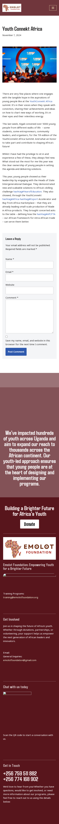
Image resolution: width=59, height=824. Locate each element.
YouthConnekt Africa (41, 101)
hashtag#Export (29, 199)
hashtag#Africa (10, 199)
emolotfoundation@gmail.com (19, 660)
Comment (12, 297)
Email (9, 272)
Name (10, 259)
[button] (29, 524)
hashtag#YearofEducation (27, 191)
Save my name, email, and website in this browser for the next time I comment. (28, 342)
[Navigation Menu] (53, 7)
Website (10, 285)
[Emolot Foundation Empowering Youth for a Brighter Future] (11, 8)
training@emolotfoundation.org (20, 597)
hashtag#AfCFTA (46, 214)
